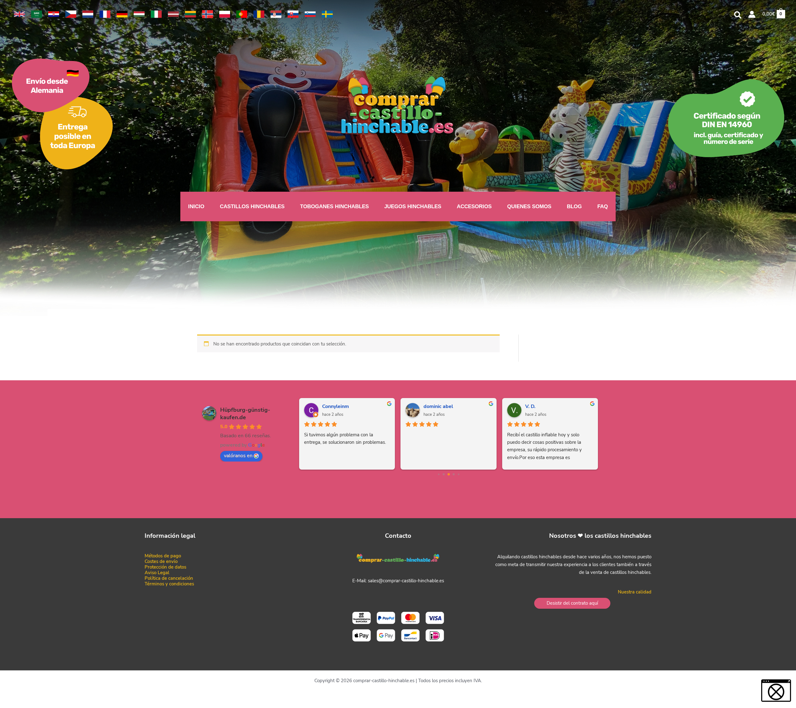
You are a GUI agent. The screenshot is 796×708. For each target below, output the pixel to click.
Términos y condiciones (169, 584)
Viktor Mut (435, 406)
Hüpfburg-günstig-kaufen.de (245, 413)
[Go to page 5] (458, 474)
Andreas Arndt (339, 406)
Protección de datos (165, 567)
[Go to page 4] (453, 474)
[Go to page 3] (448, 474)
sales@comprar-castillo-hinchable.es (406, 581)
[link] (19, 14)
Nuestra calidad (634, 592)
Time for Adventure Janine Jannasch (559, 406)
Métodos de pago (163, 556)
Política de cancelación (169, 578)
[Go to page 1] (438, 474)
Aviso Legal (157, 573)
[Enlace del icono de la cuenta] (752, 14)
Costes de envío (161, 561)
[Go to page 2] (443, 474)
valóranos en (238, 455)
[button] (738, 16)
